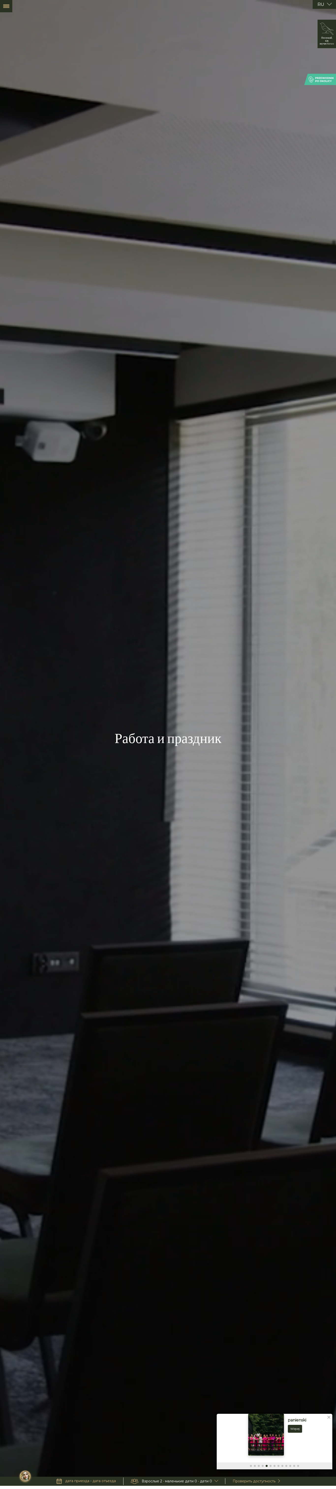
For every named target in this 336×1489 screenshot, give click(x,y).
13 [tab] (298, 1466)
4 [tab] (263, 1466)
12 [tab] (294, 1466)
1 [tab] (251, 1466)
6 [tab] (271, 1466)
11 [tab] (290, 1466)
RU (321, 4)
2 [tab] (255, 1466)
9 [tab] (282, 1466)
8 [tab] (278, 1466)
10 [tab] (286, 1466)
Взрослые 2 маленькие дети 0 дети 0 (177, 1481)
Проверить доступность (254, 1481)
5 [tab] (267, 1466)
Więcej (263, 1429)
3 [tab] (259, 1466)
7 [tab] (274, 1466)
